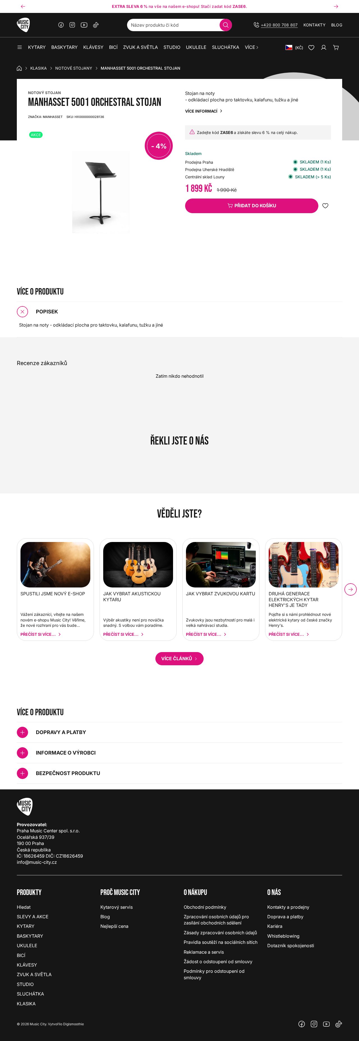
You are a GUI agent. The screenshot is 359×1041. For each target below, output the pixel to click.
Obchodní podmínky (205, 907)
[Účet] (323, 47)
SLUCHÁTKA (30, 994)
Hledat (24, 907)
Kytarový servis (116, 907)
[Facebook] (61, 25)
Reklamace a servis (204, 952)
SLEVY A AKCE (33, 916)
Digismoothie (73, 1024)
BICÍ (21, 955)
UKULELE (27, 945)
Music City (38, 1024)
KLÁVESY (27, 965)
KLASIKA (38, 68)
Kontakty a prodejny (288, 907)
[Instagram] (72, 25)
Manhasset (45, 117)
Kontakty (314, 24)
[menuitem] (252, 47)
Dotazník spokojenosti (290, 945)
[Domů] (19, 68)
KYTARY (25, 926)
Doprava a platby (285, 916)
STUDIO (25, 984)
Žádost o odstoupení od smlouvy (218, 961)
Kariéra (274, 926)
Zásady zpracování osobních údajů (220, 932)
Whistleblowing (283, 936)
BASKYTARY (30, 936)
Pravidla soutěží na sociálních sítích (220, 942)
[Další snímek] (336, 6)
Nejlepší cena (114, 926)
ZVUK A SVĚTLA (34, 974)
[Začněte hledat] (226, 25)
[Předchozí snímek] (23, 6)
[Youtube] (84, 25)
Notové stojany (73, 68)
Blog (336, 24)
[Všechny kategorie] (19, 47)
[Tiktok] (96, 25)
